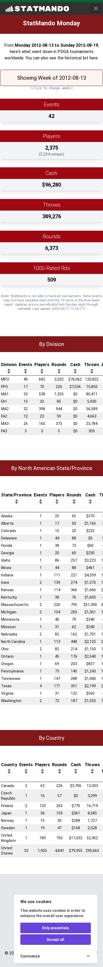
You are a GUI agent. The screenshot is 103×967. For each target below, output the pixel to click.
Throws (91, 364)
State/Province (16, 494)
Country (9, 764)
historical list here (81, 57)
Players (41, 364)
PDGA (63, 51)
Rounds (59, 364)
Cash (75, 364)
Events (25, 364)
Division (9, 364)
